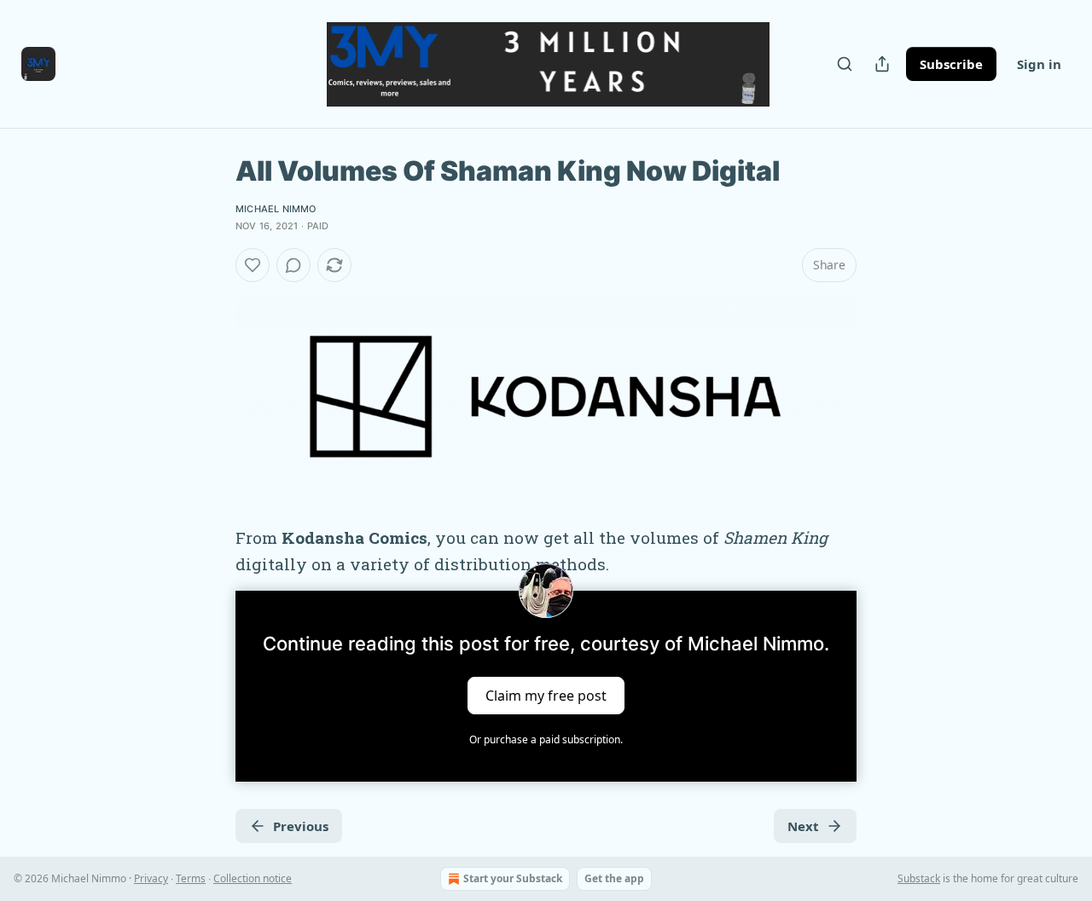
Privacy (151, 878)
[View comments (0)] (293, 265)
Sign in (1039, 63)
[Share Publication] (882, 64)
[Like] (252, 265)
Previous (300, 826)
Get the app (614, 878)
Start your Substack (512, 878)
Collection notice (252, 878)
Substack (918, 878)
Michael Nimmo (276, 209)
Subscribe (951, 63)
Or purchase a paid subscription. (546, 739)
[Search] (845, 64)
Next (803, 826)
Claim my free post (546, 695)
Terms (191, 878)
